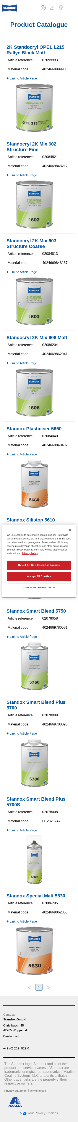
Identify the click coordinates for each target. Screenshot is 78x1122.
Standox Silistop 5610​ (30, 520)
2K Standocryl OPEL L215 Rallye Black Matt (35, 49)
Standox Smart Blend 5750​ (36, 611)
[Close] (70, 529)
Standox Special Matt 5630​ (35, 896)
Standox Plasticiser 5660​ (34, 428)
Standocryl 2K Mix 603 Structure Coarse (31, 243)
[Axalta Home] (9, 10)
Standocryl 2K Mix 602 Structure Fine (31, 146)
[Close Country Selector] (60, 8)
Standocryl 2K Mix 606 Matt (36, 337)
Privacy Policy (30, 553)
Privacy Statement (15, 1090)
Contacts (9, 1014)
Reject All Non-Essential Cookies (39, 565)
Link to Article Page (23, 78)
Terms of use (38, 1090)
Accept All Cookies (39, 576)
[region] (39, 560)
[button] (43, 9)
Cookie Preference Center (39, 587)
